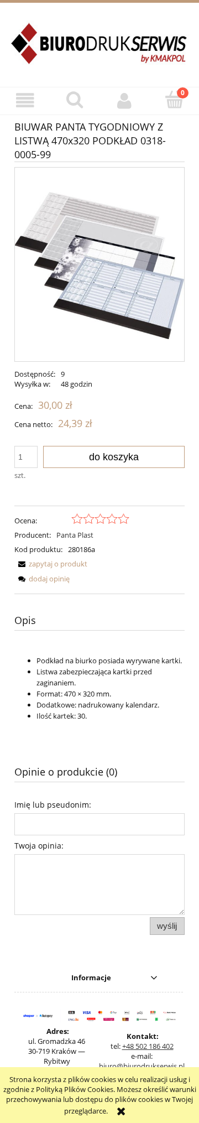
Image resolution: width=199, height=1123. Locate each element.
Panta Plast (74, 535)
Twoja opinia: (39, 845)
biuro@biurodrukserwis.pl (142, 1066)
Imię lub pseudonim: (52, 804)
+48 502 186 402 (148, 1046)
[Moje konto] (124, 100)
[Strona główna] (99, 50)
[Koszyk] (174, 99)
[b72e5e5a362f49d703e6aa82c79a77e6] (99, 264)
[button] (25, 100)
